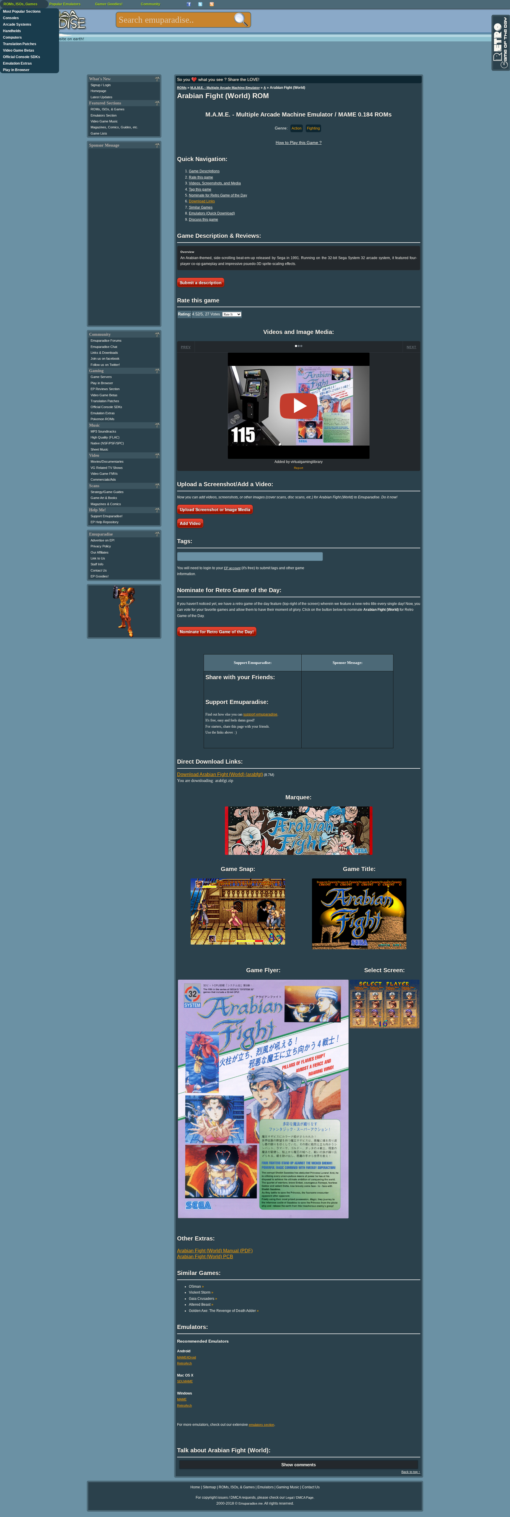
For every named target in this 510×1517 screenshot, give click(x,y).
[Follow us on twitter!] (200, 4)
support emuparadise (260, 714)
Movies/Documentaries (107, 461)
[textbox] (183, 20)
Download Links (202, 201)
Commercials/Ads (103, 479)
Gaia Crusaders (203, 1299)
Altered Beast (201, 1304)
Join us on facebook (105, 358)
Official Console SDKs (21, 57)
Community (150, 4)
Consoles (11, 18)
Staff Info (97, 564)
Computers (12, 37)
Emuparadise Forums (106, 340)
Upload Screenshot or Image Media (215, 509)
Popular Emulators (65, 4)
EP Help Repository (105, 522)
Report (298, 467)
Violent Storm (201, 1292)
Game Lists (99, 133)
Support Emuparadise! (106, 516)
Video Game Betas (18, 50)
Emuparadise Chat (104, 346)
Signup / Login (101, 85)
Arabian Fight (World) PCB (205, 1256)
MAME (182, 1399)
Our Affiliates (100, 552)
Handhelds (12, 31)
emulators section (261, 1424)
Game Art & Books (104, 498)
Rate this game (201, 177)
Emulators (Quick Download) (212, 213)
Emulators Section (104, 115)
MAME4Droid (186, 1357)
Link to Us (98, 558)
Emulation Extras (17, 63)
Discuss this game (203, 219)
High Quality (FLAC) (105, 437)
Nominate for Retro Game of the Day (218, 195)
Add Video (190, 523)
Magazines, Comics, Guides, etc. (114, 127)
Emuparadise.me (250, 1503)
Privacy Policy (101, 546)
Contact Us (99, 570)
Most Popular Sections (22, 11)
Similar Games (200, 207)
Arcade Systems (17, 24)
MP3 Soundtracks (103, 431)
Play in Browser (16, 70)
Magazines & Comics (106, 504)
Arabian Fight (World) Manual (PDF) (215, 1250)
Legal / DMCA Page (299, 1497)
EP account (232, 568)
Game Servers (101, 377)
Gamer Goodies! (108, 4)
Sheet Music (99, 449)
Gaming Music (287, 1487)
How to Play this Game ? (299, 142)
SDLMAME (185, 1381)
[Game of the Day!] (500, 42)
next (411, 347)
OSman (196, 1286)
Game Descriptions (204, 171)
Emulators (265, 1487)
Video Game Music (104, 121)
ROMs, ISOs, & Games (108, 109)
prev (186, 347)
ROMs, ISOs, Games (20, 4)
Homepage (98, 91)
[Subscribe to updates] (212, 4)
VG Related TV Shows (107, 467)
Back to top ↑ (410, 1472)
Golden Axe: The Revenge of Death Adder (224, 1311)
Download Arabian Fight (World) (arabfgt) (220, 774)
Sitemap (209, 1487)
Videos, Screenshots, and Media (215, 183)
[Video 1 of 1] (299, 406)
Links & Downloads (104, 352)
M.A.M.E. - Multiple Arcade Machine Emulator (225, 87)
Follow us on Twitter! (105, 364)
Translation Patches (19, 44)
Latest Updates (101, 97)
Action (297, 128)
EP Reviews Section (105, 389)
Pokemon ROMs (103, 419)
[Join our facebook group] (188, 4)
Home (195, 1487)
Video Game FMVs (104, 473)
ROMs (182, 87)
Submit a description (201, 282)
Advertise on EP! (103, 540)
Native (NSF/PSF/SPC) (107, 443)
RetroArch (184, 1363)
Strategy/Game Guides (107, 492)
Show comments (298, 1464)
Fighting (313, 128)
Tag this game (200, 189)
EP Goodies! (100, 576)
